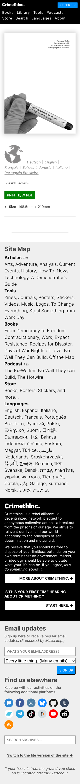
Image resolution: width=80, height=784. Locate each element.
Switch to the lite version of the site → (40, 755)
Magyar (12, 450)
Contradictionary (21, 337)
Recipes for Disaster (51, 344)
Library (23, 12)
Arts (8, 264)
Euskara (53, 443)
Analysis (48, 264)
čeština (34, 443)
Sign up (66, 670)
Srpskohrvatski (46, 457)
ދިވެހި (23, 483)
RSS (25, 258)
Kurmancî (58, 483)
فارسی (45, 450)
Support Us (67, 5)
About (60, 18)
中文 (34, 437)
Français (11, 167)
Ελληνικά (14, 430)
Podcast (13, 364)
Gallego (38, 483)
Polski (52, 423)
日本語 (49, 430)
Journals (27, 297)
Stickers (65, 297)
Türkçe (29, 450)
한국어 (26, 463)
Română (43, 463)
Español (30, 410)
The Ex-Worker (20, 370)
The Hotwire (30, 377)
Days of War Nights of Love (33, 350)
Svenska (13, 470)
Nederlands (16, 457)
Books (8, 12)
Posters (46, 297)
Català (11, 483)
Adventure (26, 264)
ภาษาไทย (63, 470)
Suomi (33, 430)
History (28, 271)
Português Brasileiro (21, 173)
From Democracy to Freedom (35, 330)
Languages (41, 18)
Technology (16, 277)
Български (15, 437)
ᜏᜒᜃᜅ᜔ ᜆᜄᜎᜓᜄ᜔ (34, 490)
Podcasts (55, 12)
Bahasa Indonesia (37, 167)
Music (27, 304)
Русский (35, 423)
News (62, 271)
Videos (11, 304)
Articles (13, 257)
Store (7, 18)
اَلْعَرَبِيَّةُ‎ (10, 463)
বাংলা (58, 463)
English (51, 162)
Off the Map (61, 357)
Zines (10, 297)
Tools (38, 12)
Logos (42, 304)
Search (22, 18)
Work (47, 337)
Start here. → (59, 605)
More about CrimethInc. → (46, 578)
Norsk (10, 490)
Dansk (31, 470)
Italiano (62, 167)
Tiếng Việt (53, 476)
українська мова (22, 476)
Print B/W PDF (20, 195)
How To (46, 271)
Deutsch (34, 162)
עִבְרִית (46, 470)
